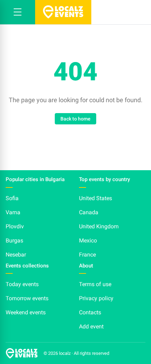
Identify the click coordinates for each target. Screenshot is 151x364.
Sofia (12, 198)
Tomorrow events (27, 298)
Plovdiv (15, 226)
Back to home (75, 119)
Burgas (14, 240)
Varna (13, 212)
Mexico (88, 240)
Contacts (90, 312)
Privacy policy (96, 298)
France (87, 254)
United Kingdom (99, 226)
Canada (88, 212)
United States (95, 198)
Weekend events (26, 312)
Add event (91, 326)
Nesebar (16, 254)
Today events (22, 284)
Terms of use (95, 284)
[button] (17, 12)
